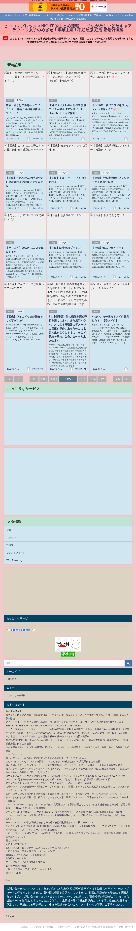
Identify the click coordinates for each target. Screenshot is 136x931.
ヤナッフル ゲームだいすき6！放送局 (25, 862)
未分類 (9, 100)
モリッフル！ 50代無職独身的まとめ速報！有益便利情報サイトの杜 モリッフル (50, 822)
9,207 (117, 379)
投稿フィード (13, 545)
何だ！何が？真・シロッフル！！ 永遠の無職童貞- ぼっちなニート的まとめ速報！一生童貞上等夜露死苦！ (64, 765)
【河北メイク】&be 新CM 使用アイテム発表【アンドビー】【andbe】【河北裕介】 (67, 109)
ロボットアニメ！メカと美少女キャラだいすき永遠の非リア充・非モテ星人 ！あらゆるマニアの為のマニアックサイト (67, 776)
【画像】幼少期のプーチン (65, 247)
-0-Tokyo (20, 100)
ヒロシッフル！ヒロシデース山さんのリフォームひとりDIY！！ (39, 847)
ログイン (11, 537)
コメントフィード (15, 553)
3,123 (82, 379)
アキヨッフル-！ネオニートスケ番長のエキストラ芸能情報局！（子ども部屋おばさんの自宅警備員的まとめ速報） (65, 812)
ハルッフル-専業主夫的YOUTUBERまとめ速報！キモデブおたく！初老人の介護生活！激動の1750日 (58, 779)
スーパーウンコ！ (15, 754)
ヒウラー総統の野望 (16, 865)
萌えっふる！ (13, 840)
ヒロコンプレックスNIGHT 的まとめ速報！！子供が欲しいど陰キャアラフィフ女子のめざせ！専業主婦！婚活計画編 (66, 833)
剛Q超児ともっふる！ (17, 858)
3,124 (92, 379)
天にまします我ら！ (16, 844)
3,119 (34, 379)
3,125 (102, 379)
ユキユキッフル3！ (16, 837)
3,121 (53, 379)
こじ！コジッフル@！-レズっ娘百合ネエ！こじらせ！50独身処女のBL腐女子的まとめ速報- (53, 761)
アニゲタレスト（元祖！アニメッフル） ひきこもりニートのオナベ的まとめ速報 (49, 783)
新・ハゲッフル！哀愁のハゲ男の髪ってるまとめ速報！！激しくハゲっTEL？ (46, 758)
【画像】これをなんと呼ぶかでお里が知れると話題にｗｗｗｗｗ (24, 182)
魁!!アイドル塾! (14, 873)
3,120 (43, 379)
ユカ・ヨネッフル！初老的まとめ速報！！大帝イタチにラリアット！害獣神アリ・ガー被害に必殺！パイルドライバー (67, 794)
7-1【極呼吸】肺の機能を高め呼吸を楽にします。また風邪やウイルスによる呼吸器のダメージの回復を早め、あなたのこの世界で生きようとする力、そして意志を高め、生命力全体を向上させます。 (68, 328)
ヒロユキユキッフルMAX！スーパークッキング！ (31, 851)
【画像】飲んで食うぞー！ (108, 247)
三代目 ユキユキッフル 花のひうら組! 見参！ (30, 869)
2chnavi (10, 916)
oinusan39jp (37, 138)
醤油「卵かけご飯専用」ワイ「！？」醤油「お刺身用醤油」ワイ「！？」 (24, 109)
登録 (8, 530)
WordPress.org (14, 560)
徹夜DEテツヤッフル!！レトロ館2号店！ (27, 855)
